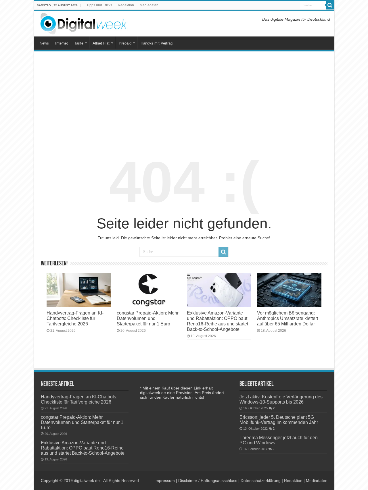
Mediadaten (149, 5)
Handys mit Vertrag (156, 43)
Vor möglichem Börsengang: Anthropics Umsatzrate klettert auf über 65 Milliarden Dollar (287, 318)
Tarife (78, 43)
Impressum (164, 480)
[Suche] (330, 5)
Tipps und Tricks (99, 5)
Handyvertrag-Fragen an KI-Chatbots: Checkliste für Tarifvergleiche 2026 (75, 318)
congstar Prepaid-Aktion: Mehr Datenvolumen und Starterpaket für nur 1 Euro (148, 318)
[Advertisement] (184, 99)
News (44, 43)
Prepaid (125, 43)
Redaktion (126, 5)
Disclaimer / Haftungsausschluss (207, 480)
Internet (61, 43)
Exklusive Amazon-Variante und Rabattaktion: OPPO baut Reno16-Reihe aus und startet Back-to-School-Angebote (217, 321)
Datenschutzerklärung (261, 480)
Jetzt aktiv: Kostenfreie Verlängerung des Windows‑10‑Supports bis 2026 (281, 399)
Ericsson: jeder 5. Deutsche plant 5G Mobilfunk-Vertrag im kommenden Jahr (278, 419)
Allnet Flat (101, 43)
